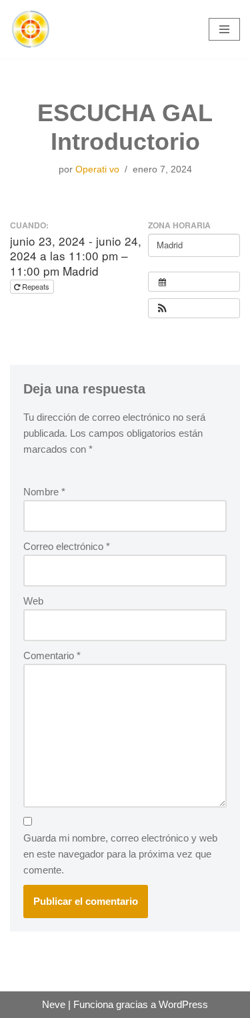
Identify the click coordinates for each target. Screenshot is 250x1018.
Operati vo (97, 169)
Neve (53, 1004)
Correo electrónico (66, 546)
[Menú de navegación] (224, 29)
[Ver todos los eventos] (194, 282)
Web (33, 601)
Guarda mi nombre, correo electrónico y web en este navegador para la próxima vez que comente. (120, 854)
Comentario (52, 655)
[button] (162, 308)
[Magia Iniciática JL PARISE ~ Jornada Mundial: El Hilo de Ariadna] (30, 29)
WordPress (183, 1004)
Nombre (44, 491)
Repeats (35, 286)
